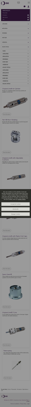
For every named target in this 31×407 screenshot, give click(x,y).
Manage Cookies (15, 214)
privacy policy (22, 199)
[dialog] (15, 203)
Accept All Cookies (15, 204)
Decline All (15, 209)
